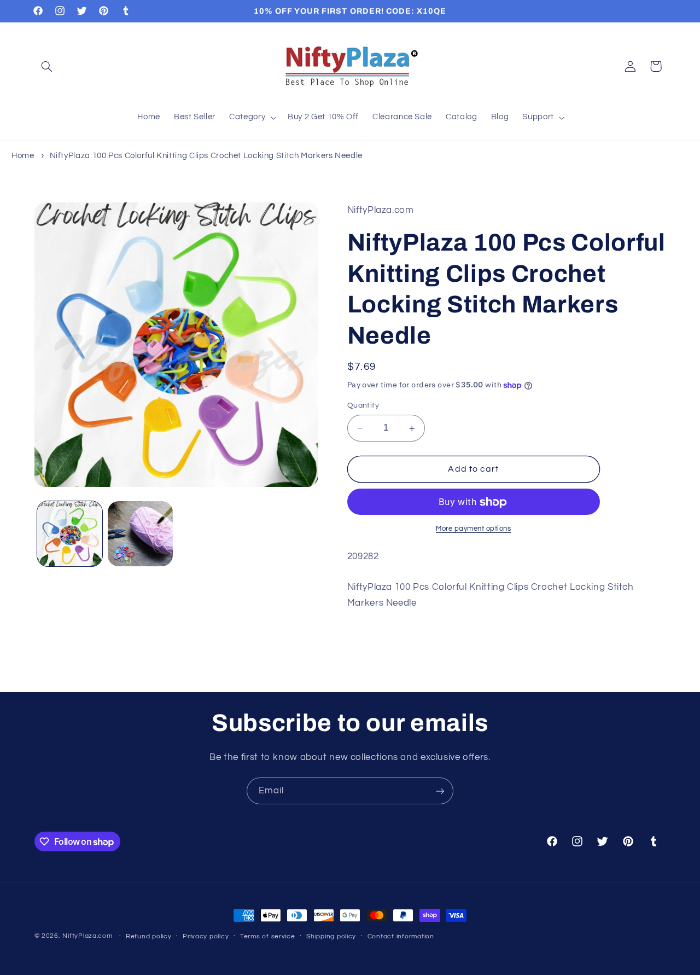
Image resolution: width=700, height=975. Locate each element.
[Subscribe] (440, 790)
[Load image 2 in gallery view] (140, 533)
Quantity (363, 406)
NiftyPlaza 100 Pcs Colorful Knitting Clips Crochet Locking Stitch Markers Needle (206, 156)
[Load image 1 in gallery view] (69, 533)
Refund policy (149, 936)
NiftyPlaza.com (87, 936)
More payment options (473, 529)
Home (22, 156)
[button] (47, 66)
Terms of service (267, 936)
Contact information (401, 936)
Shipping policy (331, 936)
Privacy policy (206, 936)
